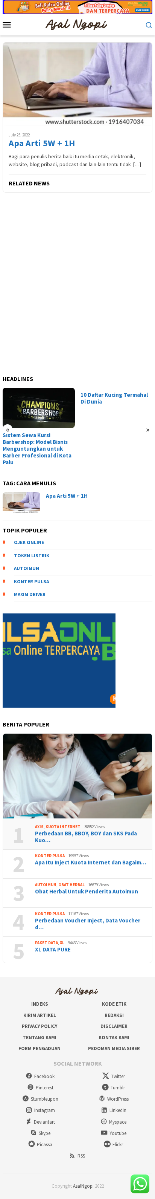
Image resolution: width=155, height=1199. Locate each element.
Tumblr (118, 1087)
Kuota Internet (63, 826)
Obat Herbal (71, 884)
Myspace (117, 1122)
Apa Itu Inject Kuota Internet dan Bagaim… (90, 862)
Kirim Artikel (39, 1015)
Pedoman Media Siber (114, 1048)
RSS (81, 1156)
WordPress (118, 1099)
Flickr (117, 1144)
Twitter (118, 1076)
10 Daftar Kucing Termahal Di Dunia (114, 398)
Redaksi (114, 1015)
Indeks (39, 1004)
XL (62, 942)
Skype (44, 1133)
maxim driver (30, 594)
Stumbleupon (44, 1099)
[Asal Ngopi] (77, 24)
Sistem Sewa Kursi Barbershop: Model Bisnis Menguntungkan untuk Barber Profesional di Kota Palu (37, 449)
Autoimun (26, 568)
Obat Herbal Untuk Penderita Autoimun (86, 891)
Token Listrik (31, 555)
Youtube (117, 1133)
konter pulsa (31, 581)
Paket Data (46, 942)
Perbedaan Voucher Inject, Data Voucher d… (87, 924)
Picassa (44, 1144)
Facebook (44, 1076)
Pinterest (44, 1087)
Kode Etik (114, 1004)
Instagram (44, 1110)
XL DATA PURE (53, 949)
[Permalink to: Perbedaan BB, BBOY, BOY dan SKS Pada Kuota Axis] (77, 776)
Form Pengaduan (39, 1048)
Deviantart (44, 1122)
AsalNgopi (83, 1186)
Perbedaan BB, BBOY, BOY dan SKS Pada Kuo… (86, 837)
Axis (39, 826)
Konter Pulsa (50, 855)
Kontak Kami (114, 1037)
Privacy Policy (39, 1026)
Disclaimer (114, 1026)
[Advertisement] (77, 284)
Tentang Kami (39, 1037)
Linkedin (117, 1110)
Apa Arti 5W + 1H (42, 143)
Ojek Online (29, 542)
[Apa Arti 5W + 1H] (77, 84)
